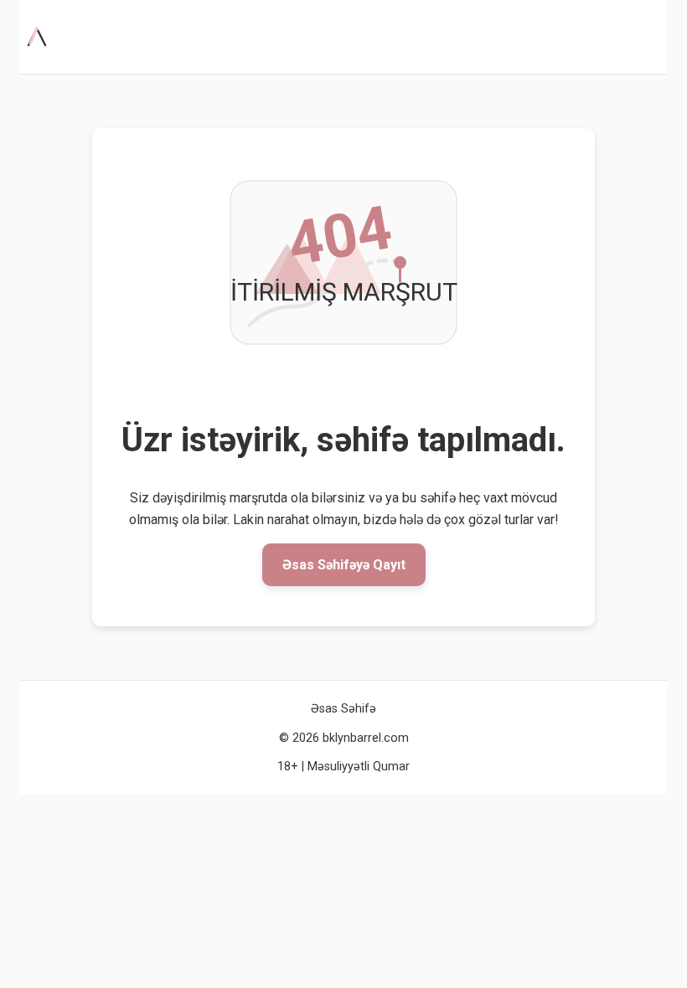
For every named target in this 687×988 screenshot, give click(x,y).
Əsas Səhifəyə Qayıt (343, 565)
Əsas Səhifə (343, 709)
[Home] (40, 37)
